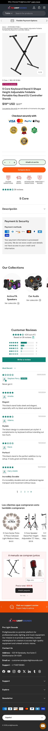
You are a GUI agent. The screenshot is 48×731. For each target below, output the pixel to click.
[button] (39, 7)
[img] (8, 375)
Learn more (35, 2)
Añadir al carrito (32, 162)
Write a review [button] (24, 359)
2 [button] (21, 492)
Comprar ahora (24, 170)
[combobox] (24, 13)
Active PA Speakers (12, 298)
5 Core (4, 80)
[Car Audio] (33, 283)
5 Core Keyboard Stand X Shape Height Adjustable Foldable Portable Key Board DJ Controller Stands (22, 29)
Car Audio (33, 296)
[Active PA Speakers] (12, 283)
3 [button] (24, 492)
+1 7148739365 (18, 665)
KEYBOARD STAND (14, 27)
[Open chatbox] (43, 726)
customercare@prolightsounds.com (27, 660)
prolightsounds (13, 725)
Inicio (4, 27)
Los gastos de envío (9, 108)
